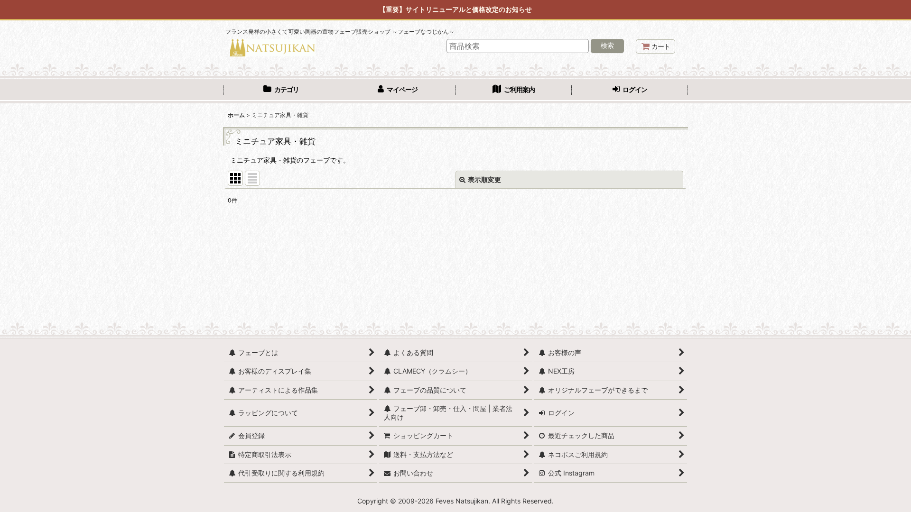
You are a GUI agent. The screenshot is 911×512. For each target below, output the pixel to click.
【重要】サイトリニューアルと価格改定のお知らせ (455, 9)
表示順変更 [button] (484, 179)
